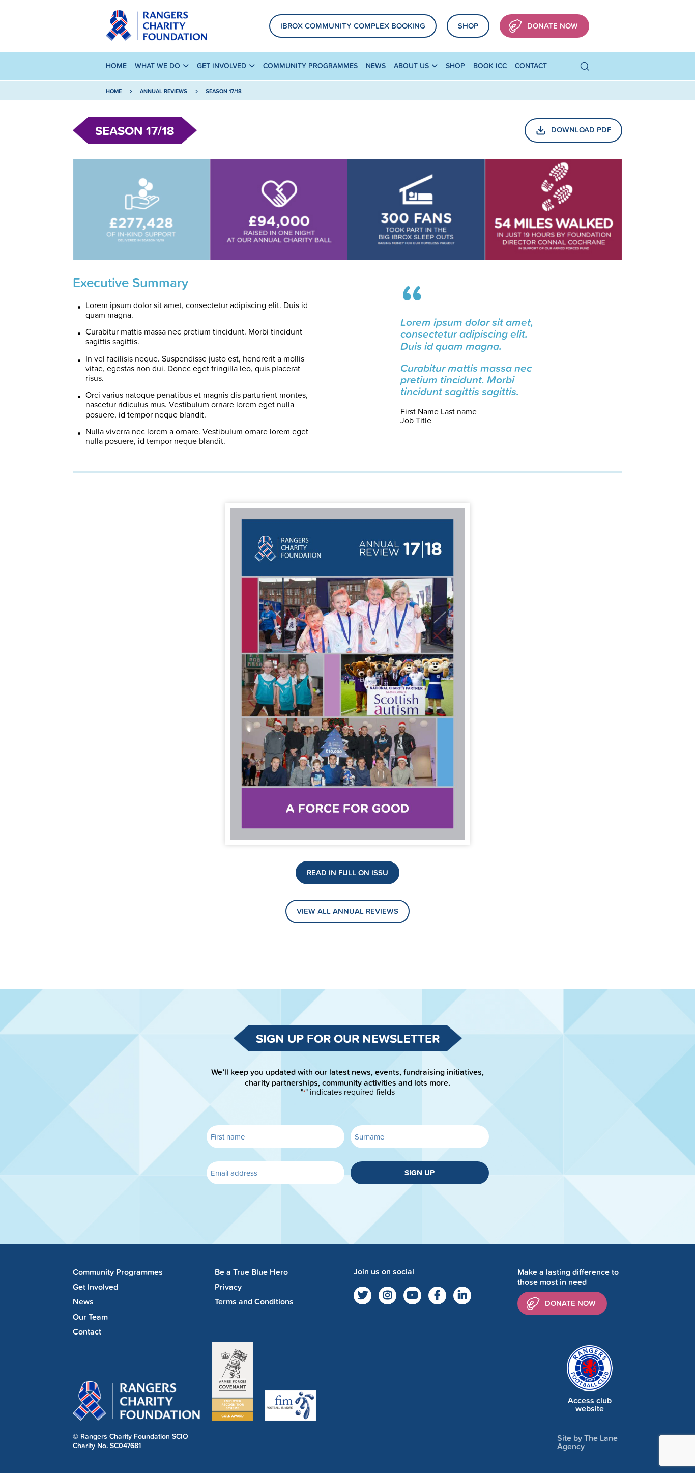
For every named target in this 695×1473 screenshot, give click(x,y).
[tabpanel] (141, 209)
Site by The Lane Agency (587, 1442)
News (376, 66)
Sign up (419, 1172)
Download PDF (581, 129)
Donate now (570, 1303)
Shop (468, 25)
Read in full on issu (347, 872)
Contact (531, 66)
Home (116, 66)
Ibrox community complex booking (352, 25)
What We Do (157, 66)
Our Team (90, 1317)
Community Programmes (310, 66)
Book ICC (490, 66)
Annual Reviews (163, 91)
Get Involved (221, 66)
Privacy (228, 1287)
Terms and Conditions (254, 1302)
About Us (411, 66)
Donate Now (552, 25)
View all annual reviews (347, 911)
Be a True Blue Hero (251, 1272)
